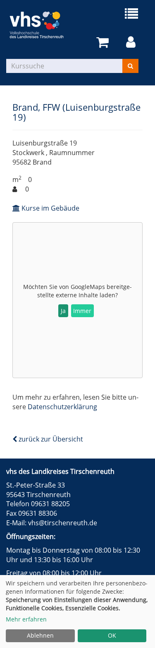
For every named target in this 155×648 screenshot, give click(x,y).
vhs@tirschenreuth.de (62, 522)
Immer (82, 311)
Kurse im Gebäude (49, 208)
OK (112, 635)
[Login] (132, 42)
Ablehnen (40, 635)
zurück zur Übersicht (50, 439)
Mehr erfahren (26, 619)
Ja (63, 311)
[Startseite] (42, 25)
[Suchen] (130, 66)
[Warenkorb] (104, 42)
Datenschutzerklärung (62, 406)
